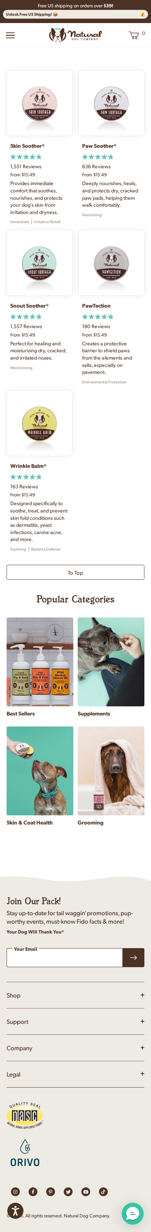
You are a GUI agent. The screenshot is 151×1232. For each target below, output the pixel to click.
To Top (75, 572)
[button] (133, 1214)
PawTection (96, 305)
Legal (14, 1074)
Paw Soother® (99, 145)
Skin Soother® (27, 145)
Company (19, 1048)
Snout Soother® (29, 305)
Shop (14, 995)
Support (17, 1021)
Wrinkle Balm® (28, 465)
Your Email (25, 949)
